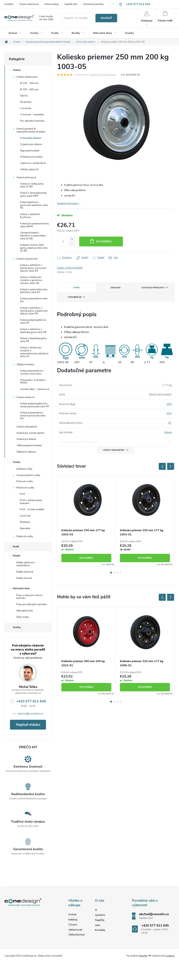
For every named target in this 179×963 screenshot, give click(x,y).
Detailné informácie (67, 203)
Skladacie (25, 522)
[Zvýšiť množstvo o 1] (72, 239)
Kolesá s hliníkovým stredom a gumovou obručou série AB (31, 280)
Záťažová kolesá (25, 364)
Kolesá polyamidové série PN (33, 300)
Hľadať (106, 18)
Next (170, 466)
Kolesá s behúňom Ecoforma (30, 216)
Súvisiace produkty (152, 287)
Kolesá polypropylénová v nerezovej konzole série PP (34, 405)
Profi (22, 494)
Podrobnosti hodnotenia (102, 74)
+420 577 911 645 (31, 701)
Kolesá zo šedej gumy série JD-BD (32, 185)
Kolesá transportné (27, 258)
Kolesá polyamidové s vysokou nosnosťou (32, 372)
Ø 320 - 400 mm (29, 89)
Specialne (25, 528)
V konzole (25, 108)
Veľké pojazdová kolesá (29, 445)
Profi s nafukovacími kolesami (31, 502)
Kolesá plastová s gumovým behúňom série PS (34, 205)
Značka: (70, 268)
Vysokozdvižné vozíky (28, 475)
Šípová (23, 95)
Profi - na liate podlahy (32, 509)
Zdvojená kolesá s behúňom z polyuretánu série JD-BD (33, 235)
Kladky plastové (24, 571)
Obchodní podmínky (93, 4)
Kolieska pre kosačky (31, 156)
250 (169, 413)
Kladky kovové (24, 578)
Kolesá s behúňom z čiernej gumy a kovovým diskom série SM (33, 268)
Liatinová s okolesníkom (33, 163)
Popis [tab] (76, 287)
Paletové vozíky (24, 536)
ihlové (168, 432)
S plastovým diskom (31, 144)
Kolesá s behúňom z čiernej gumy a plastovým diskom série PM (34, 310)
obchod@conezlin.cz (30, 714)
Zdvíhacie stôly (24, 469)
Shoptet (143, 955)
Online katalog (51, 4)
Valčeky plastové (29, 169)
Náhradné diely (21, 588)
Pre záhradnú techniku (32, 120)
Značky (17, 627)
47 (170, 423)
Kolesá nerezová (25, 397)
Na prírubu (26, 102)
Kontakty (9, 4)
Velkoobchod (76, 935)
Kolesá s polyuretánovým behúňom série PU (33, 291)
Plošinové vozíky (25, 487)
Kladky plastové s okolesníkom (25, 564)
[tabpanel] (86, 521)
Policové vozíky (24, 481)
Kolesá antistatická (27, 426)
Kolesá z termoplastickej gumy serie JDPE (33, 194)
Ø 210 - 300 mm (29, 83)
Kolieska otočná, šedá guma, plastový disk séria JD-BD (33, 248)
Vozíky (16, 462)
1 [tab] (111, 572)
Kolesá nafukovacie (27, 77)
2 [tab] (114, 572)
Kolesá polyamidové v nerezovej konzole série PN (32, 415)
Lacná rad (25, 515)
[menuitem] (15, 33)
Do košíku (104, 241)
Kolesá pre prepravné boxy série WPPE (34, 225)
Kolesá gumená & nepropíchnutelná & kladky (31, 130)
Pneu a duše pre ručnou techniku (29, 597)
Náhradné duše (24, 610)
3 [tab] (117, 572)
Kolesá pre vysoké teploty (30, 433)
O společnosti (102, 912)
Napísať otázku (28, 724)
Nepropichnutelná (29, 150)
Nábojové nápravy (26, 451)
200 (169, 404)
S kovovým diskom (30, 138)
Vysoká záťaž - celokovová (34, 389)
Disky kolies (22, 617)
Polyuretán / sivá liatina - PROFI (33, 381)
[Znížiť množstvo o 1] (72, 243)
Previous (162, 466)
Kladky (16, 555)
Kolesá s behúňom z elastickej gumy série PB (33, 331)
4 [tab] (120, 572)
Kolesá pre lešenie (26, 439)
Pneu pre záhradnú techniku (31, 604)
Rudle (16, 546)
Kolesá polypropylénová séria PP (33, 321)
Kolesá (17, 70)
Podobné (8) (74, 297)
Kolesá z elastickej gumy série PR (33, 340)
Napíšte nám (71, 4)
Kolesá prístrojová (26, 177)
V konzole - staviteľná (32, 114)
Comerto (170, 955)
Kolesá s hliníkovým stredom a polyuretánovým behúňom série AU (34, 352)
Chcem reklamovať (28, 4)
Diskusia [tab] (116, 287)
